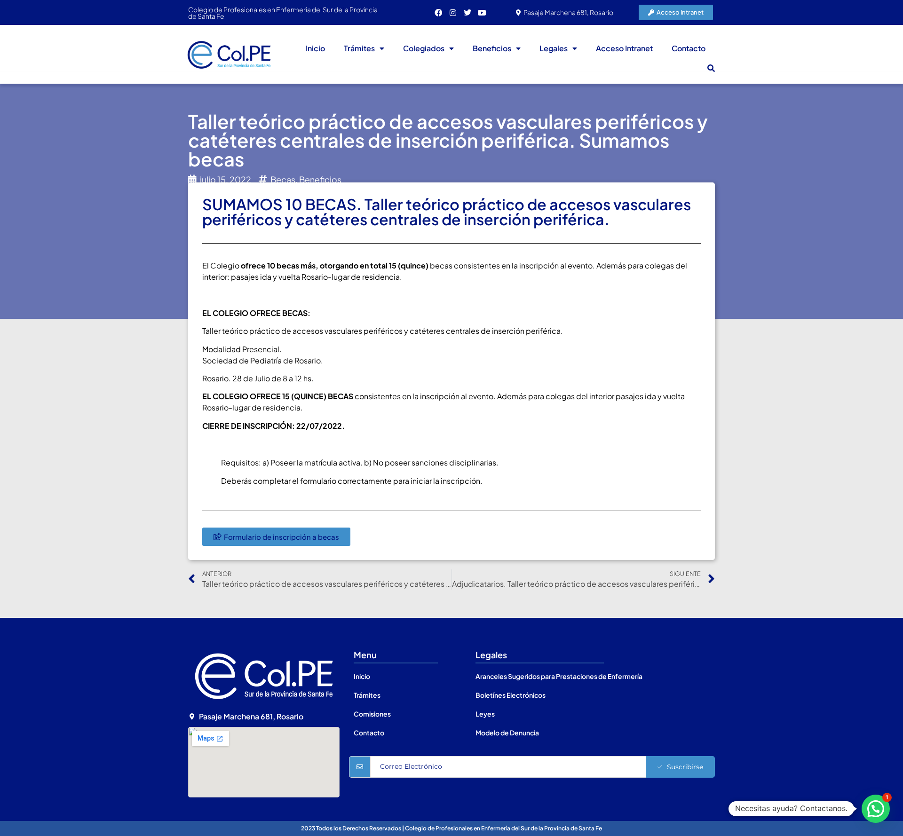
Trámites (359, 48)
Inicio (315, 48)
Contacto (688, 48)
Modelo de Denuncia (507, 732)
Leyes (485, 714)
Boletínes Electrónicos (510, 695)
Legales (553, 48)
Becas (282, 179)
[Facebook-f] (438, 12)
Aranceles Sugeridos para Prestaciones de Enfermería (558, 676)
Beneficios (492, 48)
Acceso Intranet (624, 48)
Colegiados (423, 48)
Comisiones (372, 714)
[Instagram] (453, 12)
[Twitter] (467, 12)
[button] (711, 68)
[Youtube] (482, 12)
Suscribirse (685, 767)
